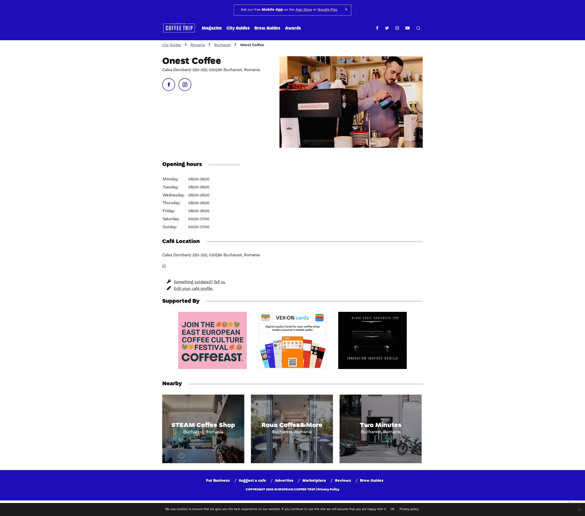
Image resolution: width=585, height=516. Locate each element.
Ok (392, 509)
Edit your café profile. (193, 289)
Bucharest (222, 45)
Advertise (284, 481)
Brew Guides (267, 28)
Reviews (343, 481)
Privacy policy (409, 509)
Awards (293, 28)
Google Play (327, 10)
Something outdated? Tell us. (200, 282)
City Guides (238, 28)
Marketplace (314, 481)
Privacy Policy (328, 489)
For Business (218, 481)
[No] (579, 509)
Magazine (212, 28)
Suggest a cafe (252, 481)
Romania (198, 45)
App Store (303, 10)
